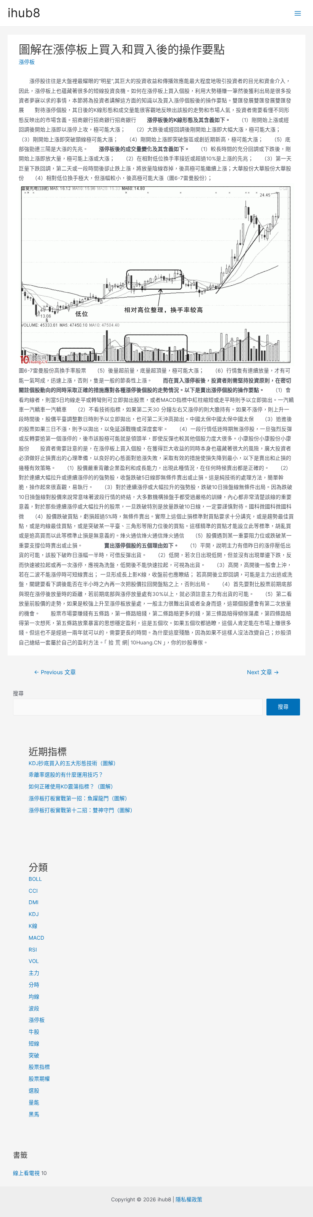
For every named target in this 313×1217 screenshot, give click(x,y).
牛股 (34, 1032)
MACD (36, 938)
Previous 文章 (55, 672)
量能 (34, 1102)
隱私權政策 (189, 1199)
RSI (33, 950)
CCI (33, 891)
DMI (34, 902)
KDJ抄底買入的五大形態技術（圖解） (74, 763)
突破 (34, 1055)
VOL (34, 961)
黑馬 (34, 1114)
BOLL (35, 879)
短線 (34, 1044)
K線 (33, 926)
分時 (34, 985)
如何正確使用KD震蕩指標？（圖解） (72, 786)
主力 (34, 973)
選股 (34, 1091)
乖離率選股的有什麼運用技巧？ (66, 775)
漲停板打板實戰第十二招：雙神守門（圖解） (82, 810)
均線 (34, 997)
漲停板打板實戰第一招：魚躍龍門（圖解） (79, 798)
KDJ (34, 914)
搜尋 (18, 693)
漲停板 (27, 62)
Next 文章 (263, 672)
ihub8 (24, 12)
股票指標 (39, 1067)
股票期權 (39, 1079)
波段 (34, 1008)
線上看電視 (26, 1173)
